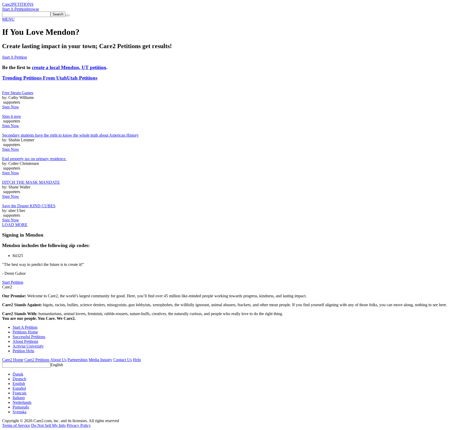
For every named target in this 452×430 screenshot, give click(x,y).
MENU (8, 19)
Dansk (18, 374)
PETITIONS (22, 4)
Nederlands (22, 402)
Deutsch (19, 379)
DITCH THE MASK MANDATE (31, 182)
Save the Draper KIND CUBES (28, 206)
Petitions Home (25, 332)
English (56, 364)
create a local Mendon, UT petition (69, 67)
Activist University (28, 346)
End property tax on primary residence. (34, 159)
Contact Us (122, 360)
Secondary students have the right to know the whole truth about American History (70, 135)
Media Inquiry (100, 360)
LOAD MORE (14, 224)
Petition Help (23, 351)
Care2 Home (12, 360)
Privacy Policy (79, 425)
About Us (58, 360)
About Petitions (25, 341)
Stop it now (11, 116)
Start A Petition (14, 9)
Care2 (7, 4)
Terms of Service (16, 425)
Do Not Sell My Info (48, 425)
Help (137, 360)
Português (21, 407)
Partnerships (77, 360)
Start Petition (12, 282)
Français (19, 393)
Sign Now (10, 107)
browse (33, 9)
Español (19, 388)
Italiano (19, 397)
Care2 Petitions (36, 360)
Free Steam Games (17, 93)
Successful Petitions (29, 336)
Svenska (19, 412)
